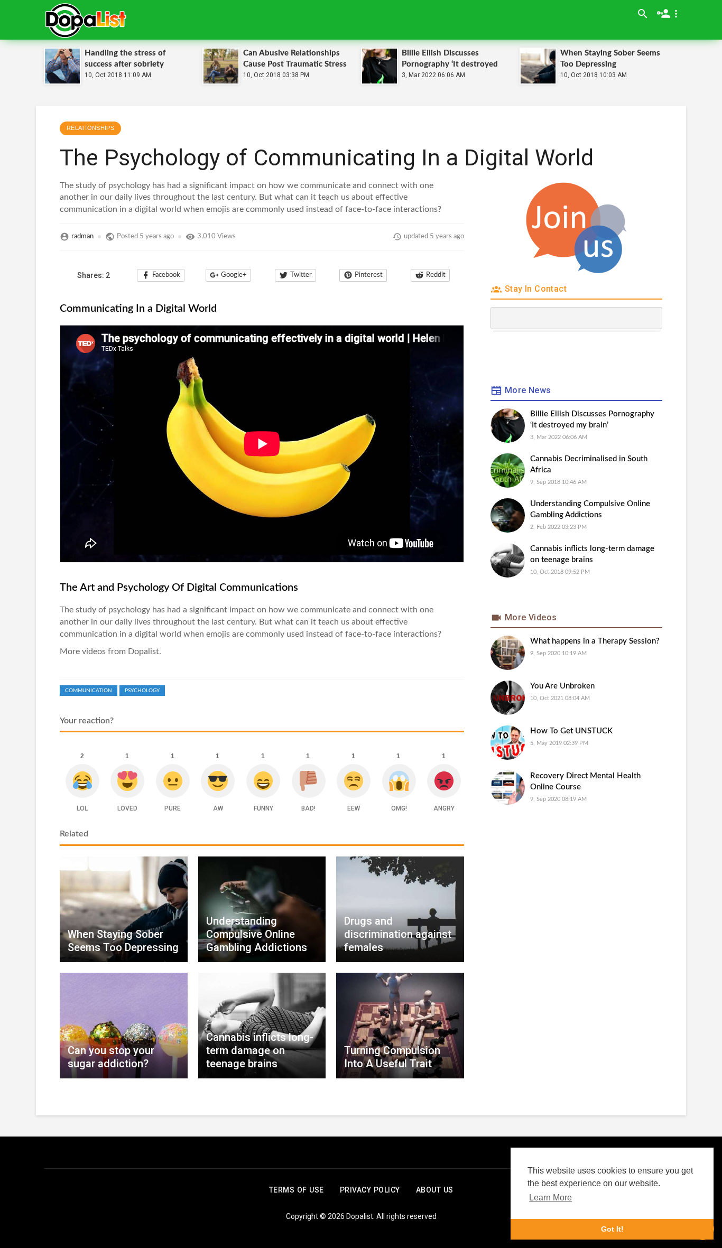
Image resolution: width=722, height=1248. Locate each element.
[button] (669, 13)
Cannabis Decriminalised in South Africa (588, 464)
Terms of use (296, 1190)
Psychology (142, 690)
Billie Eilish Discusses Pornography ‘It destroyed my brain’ (450, 64)
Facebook (166, 275)
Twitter (301, 275)
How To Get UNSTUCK (571, 731)
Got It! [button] (612, 1229)
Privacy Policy (370, 1190)
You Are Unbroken (562, 686)
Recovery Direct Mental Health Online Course (585, 781)
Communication (88, 690)
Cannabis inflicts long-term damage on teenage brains (592, 554)
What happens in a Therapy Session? (595, 641)
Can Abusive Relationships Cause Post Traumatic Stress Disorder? (295, 64)
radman (82, 236)
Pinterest (369, 275)
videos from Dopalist (120, 651)
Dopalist (359, 1216)
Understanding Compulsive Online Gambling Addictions (590, 509)
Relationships (90, 128)
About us (434, 1190)
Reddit (436, 275)
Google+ (234, 275)
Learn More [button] (550, 1197)
